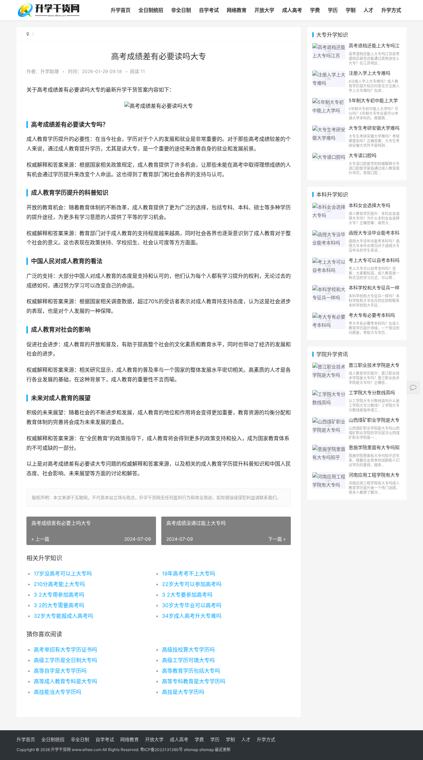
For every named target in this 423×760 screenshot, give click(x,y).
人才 (368, 10)
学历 (333, 10)
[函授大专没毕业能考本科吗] (328, 234)
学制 (351, 10)
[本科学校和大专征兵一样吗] (328, 289)
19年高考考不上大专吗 (188, 573)
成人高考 (292, 10)
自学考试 (209, 10)
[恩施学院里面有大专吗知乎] (328, 449)
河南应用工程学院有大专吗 (374, 477)
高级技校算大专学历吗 (188, 649)
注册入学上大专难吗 (369, 73)
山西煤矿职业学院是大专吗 (374, 422)
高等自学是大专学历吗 (60, 670)
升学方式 (391, 10)
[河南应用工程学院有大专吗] (328, 476)
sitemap (191, 749)
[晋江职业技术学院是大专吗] (328, 366)
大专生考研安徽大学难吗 (374, 128)
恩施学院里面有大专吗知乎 (374, 450)
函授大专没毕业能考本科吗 (374, 235)
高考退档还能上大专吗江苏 (374, 48)
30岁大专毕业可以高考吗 (191, 605)
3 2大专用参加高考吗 (59, 594)
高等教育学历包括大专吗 (191, 670)
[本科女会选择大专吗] (328, 207)
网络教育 (237, 10)
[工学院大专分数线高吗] (328, 394)
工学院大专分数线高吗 (372, 392)
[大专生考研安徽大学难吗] (328, 129)
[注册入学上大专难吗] (328, 74)
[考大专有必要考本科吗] (328, 316)
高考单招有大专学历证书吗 (65, 649)
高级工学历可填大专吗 (188, 660)
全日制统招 (150, 10)
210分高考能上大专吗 (59, 584)
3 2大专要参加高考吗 (187, 594)
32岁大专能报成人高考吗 (63, 615)
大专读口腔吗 (362, 155)
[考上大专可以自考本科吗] (328, 262)
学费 (315, 10)
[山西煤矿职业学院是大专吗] (328, 421)
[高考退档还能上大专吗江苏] (328, 47)
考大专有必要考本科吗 (372, 315)
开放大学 (264, 10)
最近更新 (223, 749)
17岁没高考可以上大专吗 (63, 573)
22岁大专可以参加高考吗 (191, 584)
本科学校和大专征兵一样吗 (374, 290)
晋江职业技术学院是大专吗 (374, 367)
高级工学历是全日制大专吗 (65, 660)
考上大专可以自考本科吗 (374, 260)
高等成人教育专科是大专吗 (65, 681)
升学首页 (121, 10)
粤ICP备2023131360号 (161, 749)
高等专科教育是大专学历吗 (193, 681)
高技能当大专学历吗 (57, 692)
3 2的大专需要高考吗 (59, 605)
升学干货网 (61, 749)
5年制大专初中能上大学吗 (373, 103)
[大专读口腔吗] (328, 157)
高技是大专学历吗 (183, 692)
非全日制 (181, 10)
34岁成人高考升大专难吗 (191, 615)
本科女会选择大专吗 (369, 205)
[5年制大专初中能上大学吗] (328, 102)
